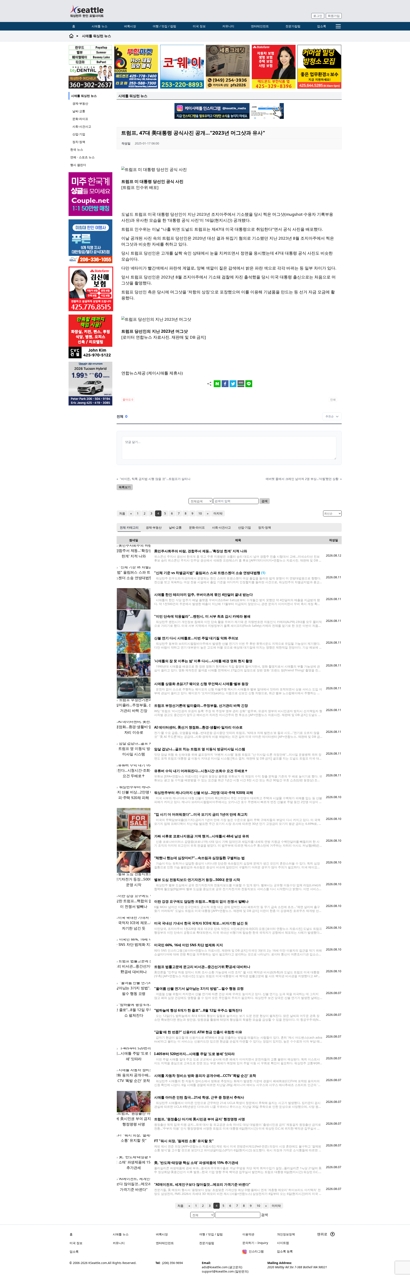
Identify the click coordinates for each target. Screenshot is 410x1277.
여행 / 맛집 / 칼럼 (164, 26)
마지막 (218, 513)
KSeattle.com (97, 1263)
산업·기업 (78, 134)
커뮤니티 (228, 26)
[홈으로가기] (87, 11)
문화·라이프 (80, 119)
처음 (122, 513)
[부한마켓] (136, 67)
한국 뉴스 (76, 149)
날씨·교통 (78, 111)
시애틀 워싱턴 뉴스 (84, 96)
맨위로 (322, 1234)
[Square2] (90, 67)
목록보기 (125, 487)
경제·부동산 (80, 103)
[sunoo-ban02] (91, 194)
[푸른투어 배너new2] (91, 241)
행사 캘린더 (78, 165)
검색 (265, 501)
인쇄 (333, 399)
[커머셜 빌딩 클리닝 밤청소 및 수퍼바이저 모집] (319, 67)
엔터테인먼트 (260, 26)
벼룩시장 (130, 26)
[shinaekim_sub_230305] (91, 289)
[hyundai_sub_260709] (91, 383)
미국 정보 (199, 26)
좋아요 (128, 399)
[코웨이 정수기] (182, 67)
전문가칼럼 (293, 26)
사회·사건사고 (81, 126)
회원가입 (334, 16)
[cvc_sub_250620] (91, 336)
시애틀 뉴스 (99, 26)
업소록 (321, 26)
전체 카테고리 (129, 527)
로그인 (317, 16)
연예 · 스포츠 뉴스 (82, 157)
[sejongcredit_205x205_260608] (228, 67)
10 (200, 513)
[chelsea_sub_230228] (274, 67)
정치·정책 (78, 142)
